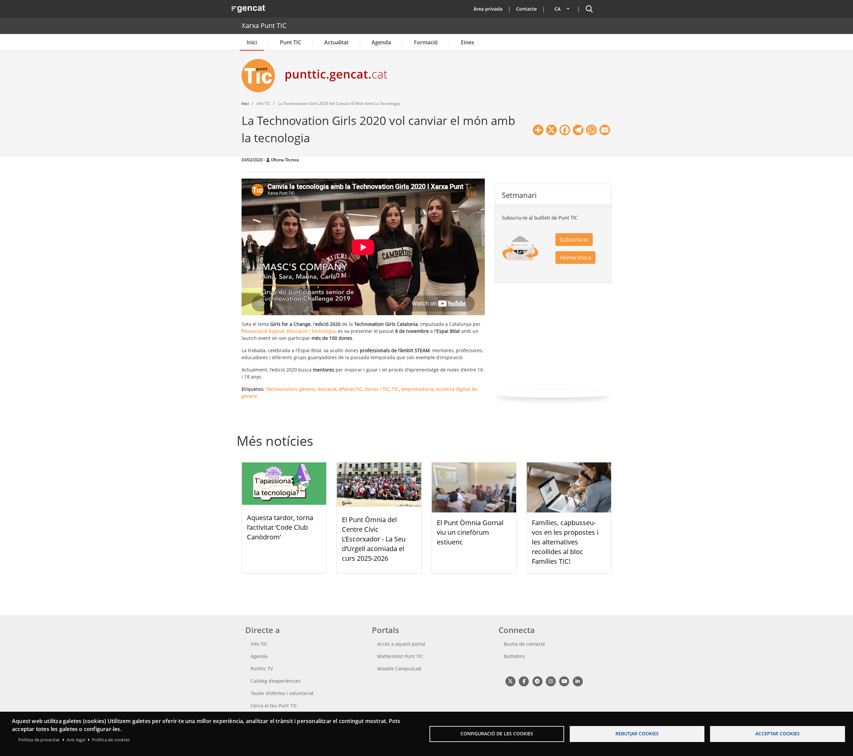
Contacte (526, 9)
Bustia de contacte (524, 644)
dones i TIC (377, 389)
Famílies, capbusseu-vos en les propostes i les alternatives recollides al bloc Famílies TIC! (565, 541)
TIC (395, 389)
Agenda (381, 42)
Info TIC (259, 644)
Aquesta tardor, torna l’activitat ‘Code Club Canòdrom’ (280, 527)
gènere (307, 389)
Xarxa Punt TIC (264, 25)
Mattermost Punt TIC (400, 656)
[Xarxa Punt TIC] (261, 75)
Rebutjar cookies (637, 733)
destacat (327, 389)
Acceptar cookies (777, 733)
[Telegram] (537, 681)
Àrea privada (487, 9)
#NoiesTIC (350, 389)
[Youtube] (564, 681)
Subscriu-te (574, 239)
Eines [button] (467, 42)
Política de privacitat (39, 740)
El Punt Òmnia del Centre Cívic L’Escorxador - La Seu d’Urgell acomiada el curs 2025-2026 (374, 538)
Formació (426, 42)
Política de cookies (111, 740)
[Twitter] (510, 681)
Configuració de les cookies (496, 733)
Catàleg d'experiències (276, 681)
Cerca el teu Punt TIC (274, 705)
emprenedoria (417, 389)
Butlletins (514, 656)
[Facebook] (523, 681)
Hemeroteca (575, 257)
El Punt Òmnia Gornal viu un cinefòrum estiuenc (470, 532)
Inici (252, 42)
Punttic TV (262, 668)
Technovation (281, 389)
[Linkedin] (577, 681)
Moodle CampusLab (399, 668)
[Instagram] (550, 681)
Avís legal (76, 740)
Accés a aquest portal (401, 644)
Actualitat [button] (336, 42)
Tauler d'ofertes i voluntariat (282, 693)
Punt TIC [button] (290, 42)
